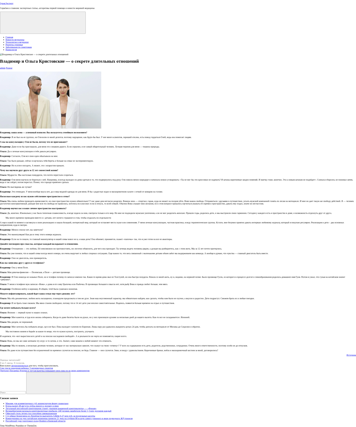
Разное (9, 68)
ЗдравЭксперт (6, 3)
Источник (351, 355)
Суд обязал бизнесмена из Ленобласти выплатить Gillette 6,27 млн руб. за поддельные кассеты (50, 416)
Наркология (11, 49)
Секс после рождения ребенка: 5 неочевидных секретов (26, 368)
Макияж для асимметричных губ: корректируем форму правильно (37, 403)
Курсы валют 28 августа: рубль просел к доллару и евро (32, 406)
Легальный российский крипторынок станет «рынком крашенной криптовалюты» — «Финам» (51, 408)
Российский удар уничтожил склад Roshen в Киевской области (35, 421)
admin (2, 68)
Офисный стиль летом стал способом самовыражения (31, 413)
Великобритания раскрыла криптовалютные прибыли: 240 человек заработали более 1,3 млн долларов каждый (58, 411)
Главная (9, 37)
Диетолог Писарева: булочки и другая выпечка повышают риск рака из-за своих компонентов (45, 370)
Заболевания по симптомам (19, 47)
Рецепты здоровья (14, 44)
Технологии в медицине (17, 42)
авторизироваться (19, 365)
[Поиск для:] (13, 392)
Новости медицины (15, 39)
